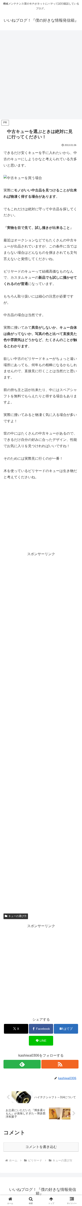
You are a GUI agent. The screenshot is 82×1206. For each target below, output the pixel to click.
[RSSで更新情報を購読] (60, 1064)
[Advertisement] (41, 76)
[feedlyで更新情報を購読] (22, 1064)
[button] (73, 782)
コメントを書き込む (41, 1147)
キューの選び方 (17, 916)
